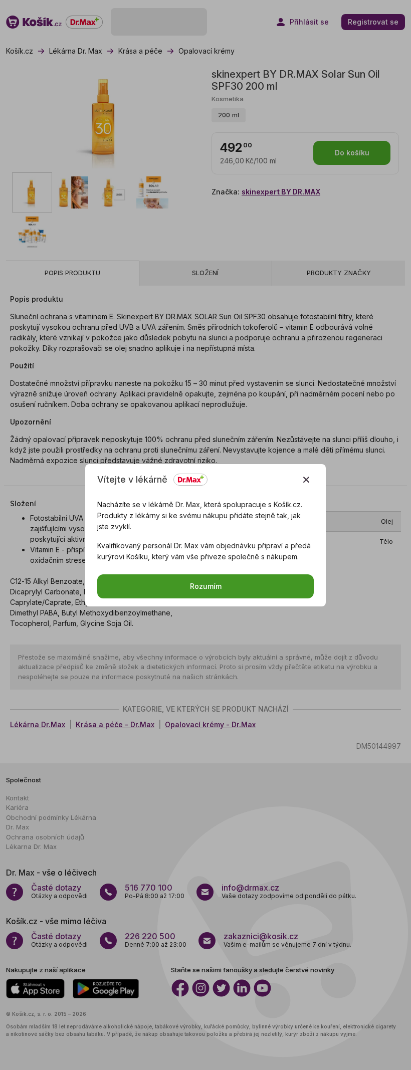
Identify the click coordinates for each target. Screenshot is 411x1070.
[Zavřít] (306, 479)
